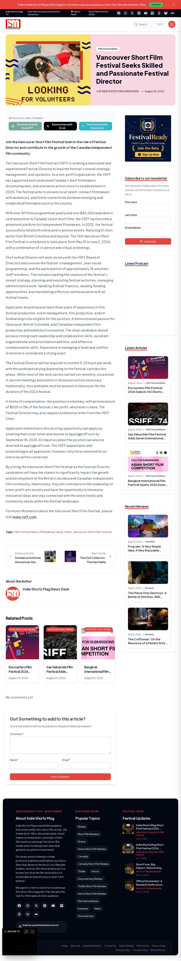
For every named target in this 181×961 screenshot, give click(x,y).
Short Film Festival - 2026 (99, 13)
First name (131, 202)
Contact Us (110, 946)
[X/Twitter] (132, 13)
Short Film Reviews (88, 834)
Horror (95, 871)
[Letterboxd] (172, 13)
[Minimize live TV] (32, 931)
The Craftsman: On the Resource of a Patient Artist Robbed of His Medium (147, 643)
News (68, 532)
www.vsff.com (24, 517)
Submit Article (126, 946)
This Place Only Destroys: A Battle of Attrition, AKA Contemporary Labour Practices (147, 598)
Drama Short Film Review (92, 848)
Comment (17, 734)
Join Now (156, 4)
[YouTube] (145, 13)
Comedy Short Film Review (93, 863)
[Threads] (159, 13)
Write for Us (143, 946)
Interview (83, 908)
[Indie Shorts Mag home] (13, 24)
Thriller (82, 871)
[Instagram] (125, 13)
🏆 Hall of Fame (75, 13)
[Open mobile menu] (171, 24)
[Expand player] (26, 931)
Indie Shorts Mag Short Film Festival (150, 833)
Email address (133, 227)
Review (82, 826)
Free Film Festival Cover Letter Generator (44, 13)
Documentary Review (90, 878)
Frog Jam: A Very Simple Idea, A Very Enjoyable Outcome (144, 550)
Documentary (86, 916)
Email (66, 759)
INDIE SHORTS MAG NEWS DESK (120, 91)
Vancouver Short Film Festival (92, 532)
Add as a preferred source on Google (41, 926)
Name (14, 759)
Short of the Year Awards (149, 871)
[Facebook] (119, 13)
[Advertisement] (148, 680)
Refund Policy (158, 950)
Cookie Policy (140, 950)
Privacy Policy (123, 950)
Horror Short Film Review (92, 893)
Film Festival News (108, 49)
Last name (131, 214)
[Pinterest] (139, 13)
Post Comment (60, 776)
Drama (82, 841)
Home (64, 946)
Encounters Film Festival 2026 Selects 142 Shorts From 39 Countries (145, 391)
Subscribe (150, 241)
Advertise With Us (92, 946)
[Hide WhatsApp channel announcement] (173, 4)
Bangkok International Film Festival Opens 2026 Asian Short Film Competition (146, 484)
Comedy (83, 856)
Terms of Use (158, 946)
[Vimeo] (152, 13)
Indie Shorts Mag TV (14, 13)
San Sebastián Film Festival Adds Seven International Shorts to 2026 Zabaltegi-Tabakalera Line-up (147, 440)
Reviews (150, 541)
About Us (75, 946)
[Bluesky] (166, 13)
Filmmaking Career (51, 532)
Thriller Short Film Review (92, 886)
